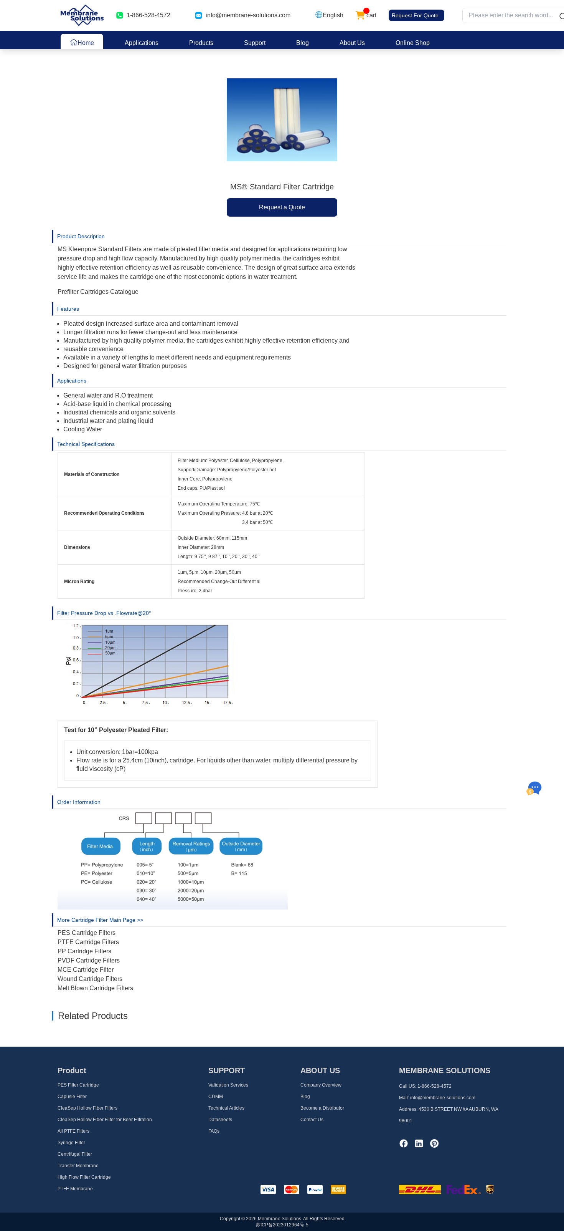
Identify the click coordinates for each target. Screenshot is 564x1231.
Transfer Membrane (78, 1165)
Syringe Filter (71, 1142)
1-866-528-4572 (434, 1086)
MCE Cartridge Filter (86, 969)
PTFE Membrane (75, 1188)
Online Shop (413, 43)
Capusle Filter (72, 1096)
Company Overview (320, 1085)
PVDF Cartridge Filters (89, 960)
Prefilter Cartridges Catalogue (98, 291)
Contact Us (311, 1119)
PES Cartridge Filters (86, 932)
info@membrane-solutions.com (248, 15)
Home (86, 43)
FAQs (213, 1131)
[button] (329, 15)
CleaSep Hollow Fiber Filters (87, 1108)
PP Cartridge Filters (84, 951)
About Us (352, 43)
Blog (302, 43)
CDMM (215, 1096)
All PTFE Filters (73, 1131)
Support (255, 43)
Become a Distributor (322, 1108)
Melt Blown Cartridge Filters (95, 988)
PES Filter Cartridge (78, 1085)
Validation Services (228, 1085)
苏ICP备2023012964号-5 (282, 1225)
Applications (141, 43)
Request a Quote (282, 207)
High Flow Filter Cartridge (84, 1177)
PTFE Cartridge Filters (88, 942)
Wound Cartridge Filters (90, 979)
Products (201, 43)
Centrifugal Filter (75, 1154)
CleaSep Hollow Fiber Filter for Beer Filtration (105, 1119)
